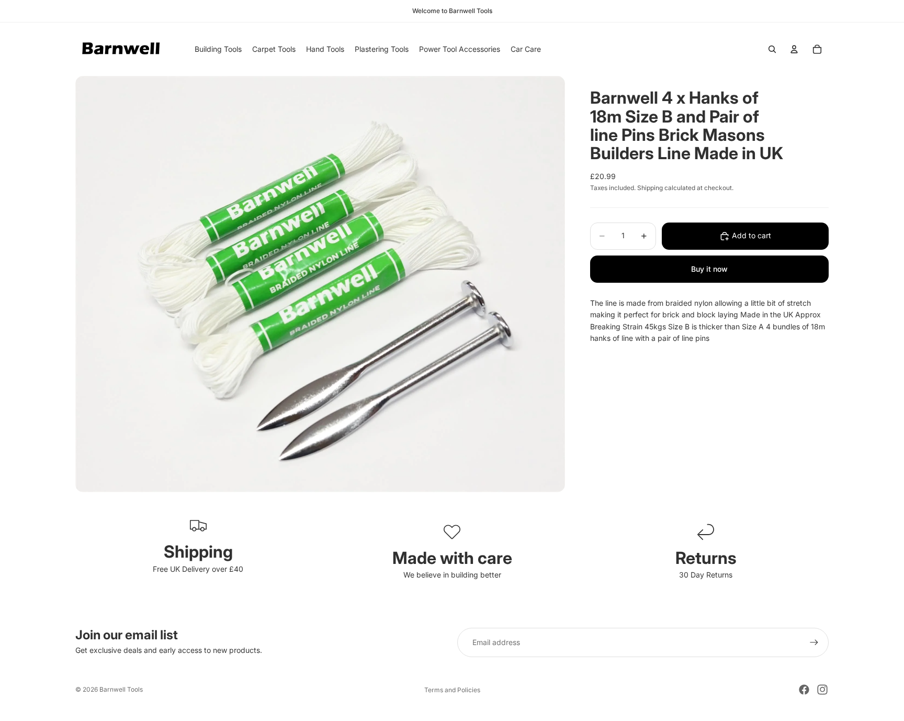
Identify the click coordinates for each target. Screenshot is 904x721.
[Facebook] (804, 689)
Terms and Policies (452, 690)
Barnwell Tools (121, 689)
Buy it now (709, 268)
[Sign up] (814, 642)
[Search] (772, 49)
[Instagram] (822, 689)
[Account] (794, 49)
